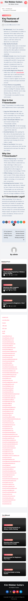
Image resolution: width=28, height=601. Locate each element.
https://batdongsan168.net (9, 432)
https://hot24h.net (7, 457)
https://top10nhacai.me (8, 341)
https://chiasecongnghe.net (9, 440)
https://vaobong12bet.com (8, 370)
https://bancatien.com (7, 365)
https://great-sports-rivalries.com (10, 455)
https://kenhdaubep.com (8, 459)
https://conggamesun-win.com (9, 382)
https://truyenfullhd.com (8, 490)
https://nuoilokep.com (7, 421)
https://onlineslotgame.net (8, 343)
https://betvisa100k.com (8, 438)
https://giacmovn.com (7, 451)
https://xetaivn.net (6, 503)
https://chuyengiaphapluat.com (10, 442)
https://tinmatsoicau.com (8, 353)
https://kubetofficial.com (8, 409)
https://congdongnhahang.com (10, 444)
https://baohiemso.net (7, 430)
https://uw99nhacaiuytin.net (9, 374)
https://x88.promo (6, 378)
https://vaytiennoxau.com (8, 496)
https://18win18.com (7, 336)
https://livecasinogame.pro (8, 407)
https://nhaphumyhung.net (9, 467)
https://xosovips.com (7, 380)
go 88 (3, 331)
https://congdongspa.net (8, 446)
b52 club (4, 328)
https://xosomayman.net (8, 361)
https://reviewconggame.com (9, 351)
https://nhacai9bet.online (8, 417)
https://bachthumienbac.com (9, 367)
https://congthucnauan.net (9, 447)
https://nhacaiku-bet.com (8, 395)
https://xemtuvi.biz (6, 501)
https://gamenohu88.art (8, 399)
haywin (4, 323)
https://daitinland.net (7, 449)
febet (3, 333)
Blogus (21, 597)
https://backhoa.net (7, 426)
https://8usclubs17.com (8, 340)
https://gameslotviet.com (8, 401)
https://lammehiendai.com (8, 463)
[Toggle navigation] (2, 2)
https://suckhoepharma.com (9, 473)
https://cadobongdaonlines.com (10, 372)
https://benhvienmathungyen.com (10, 436)
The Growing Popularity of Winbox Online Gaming (12, 528)
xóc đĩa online (5, 320)
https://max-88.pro (7, 415)
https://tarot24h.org (7, 476)
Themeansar (14, 599)
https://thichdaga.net (7, 349)
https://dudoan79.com (8, 388)
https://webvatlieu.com (8, 498)
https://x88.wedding (7, 363)
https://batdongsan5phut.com (10, 434)
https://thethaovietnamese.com (10, 478)
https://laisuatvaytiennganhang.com (11, 461)
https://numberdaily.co (8, 469)
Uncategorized (6, 15)
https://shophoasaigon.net (9, 471)
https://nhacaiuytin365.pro (9, 376)
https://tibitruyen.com (7, 482)
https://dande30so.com (8, 384)
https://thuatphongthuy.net (9, 480)
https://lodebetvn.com (7, 411)
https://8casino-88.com (8, 338)
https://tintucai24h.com (8, 484)
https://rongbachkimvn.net (8, 347)
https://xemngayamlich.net (8, 500)
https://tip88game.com (8, 386)
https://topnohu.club (7, 357)
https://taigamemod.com (8, 475)
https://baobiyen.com (7, 428)
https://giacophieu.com (8, 453)
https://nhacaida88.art (7, 390)
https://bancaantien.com (8, 355)
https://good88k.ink (7, 403)
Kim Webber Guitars (13, 2)
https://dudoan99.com (8, 392)
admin (7, 24)
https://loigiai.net (6, 465)
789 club (4, 325)
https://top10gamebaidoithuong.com (11, 419)
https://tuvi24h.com (7, 494)
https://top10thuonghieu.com (9, 488)
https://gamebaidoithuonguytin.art (11, 394)
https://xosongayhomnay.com (9, 368)
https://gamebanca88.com (8, 397)
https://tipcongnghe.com (8, 486)
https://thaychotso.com (8, 422)
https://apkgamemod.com (8, 424)
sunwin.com (5, 317)
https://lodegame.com (7, 413)
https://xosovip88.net (7, 345)
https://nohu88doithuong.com (9, 359)
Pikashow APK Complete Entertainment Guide (11, 288)
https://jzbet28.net (7, 405)
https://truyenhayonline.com (9, 492)
